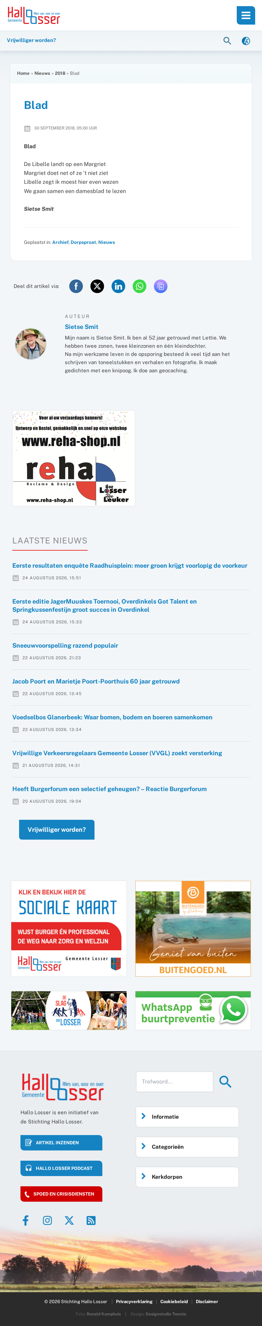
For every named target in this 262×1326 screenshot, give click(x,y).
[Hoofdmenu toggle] (246, 15)
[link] (246, 40)
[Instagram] (47, 1220)
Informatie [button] (165, 1117)
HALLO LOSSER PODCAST (64, 1168)
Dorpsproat (83, 242)
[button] (228, 40)
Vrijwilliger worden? (57, 829)
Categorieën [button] (168, 1147)
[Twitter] (69, 1220)
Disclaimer (207, 1301)
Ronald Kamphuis (104, 1314)
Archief (60, 242)
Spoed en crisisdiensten (63, 1194)
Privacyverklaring (134, 1301)
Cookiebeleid (174, 1301)
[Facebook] (25, 1220)
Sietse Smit (82, 326)
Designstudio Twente (166, 1314)
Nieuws (106, 242)
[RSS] (91, 1220)
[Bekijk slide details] (73, 458)
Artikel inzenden (57, 1142)
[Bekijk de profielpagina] (30, 344)
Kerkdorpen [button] (167, 1177)
